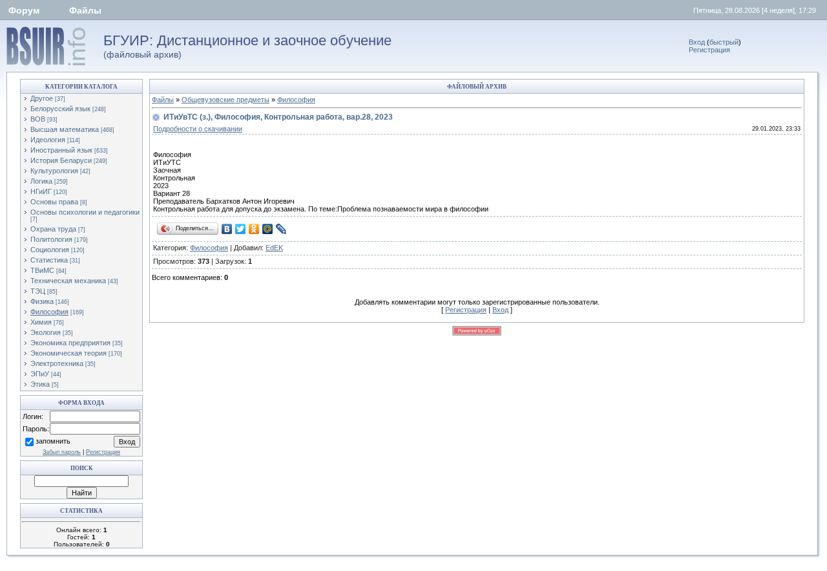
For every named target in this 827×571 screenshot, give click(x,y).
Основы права (54, 202)
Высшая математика (64, 129)
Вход (697, 42)
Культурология (54, 171)
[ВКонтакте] (227, 229)
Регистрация (709, 50)
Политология (51, 239)
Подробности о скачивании (197, 129)
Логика (41, 181)
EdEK (274, 248)
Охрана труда (53, 229)
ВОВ (37, 119)
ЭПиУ (39, 374)
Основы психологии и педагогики (85, 212)
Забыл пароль (62, 452)
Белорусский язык (60, 109)
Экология (45, 332)
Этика (40, 384)
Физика (42, 301)
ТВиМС (42, 270)
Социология (49, 249)
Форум (23, 10)
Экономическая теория (68, 353)
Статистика (49, 260)
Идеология (47, 140)
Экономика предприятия (70, 343)
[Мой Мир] (268, 229)
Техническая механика (68, 281)
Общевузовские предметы (225, 99)
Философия (49, 312)
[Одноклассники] (254, 229)
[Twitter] (240, 229)
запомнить (53, 441)
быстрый (723, 42)
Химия (41, 322)
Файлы (85, 10)
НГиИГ (41, 191)
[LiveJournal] (281, 229)
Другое (41, 98)
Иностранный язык (61, 150)
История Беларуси (61, 160)
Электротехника (56, 363)
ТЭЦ (37, 291)
